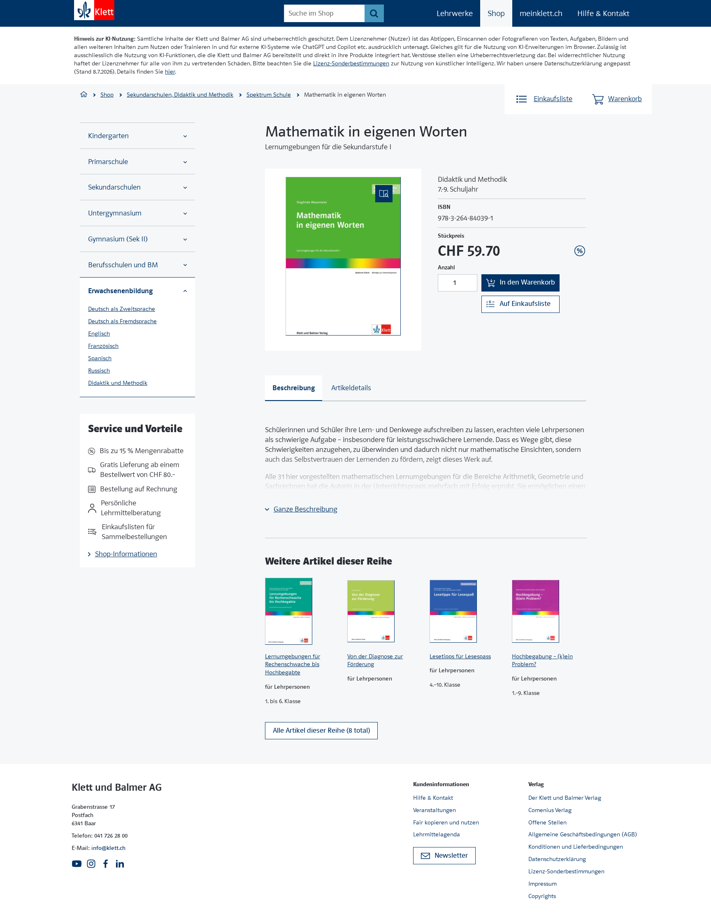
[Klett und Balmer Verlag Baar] (83, 95)
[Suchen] (374, 13)
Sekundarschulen (114, 187)
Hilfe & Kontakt (603, 13)
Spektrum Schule (268, 94)
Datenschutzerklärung (557, 859)
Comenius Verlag (550, 810)
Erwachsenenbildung (120, 290)
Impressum (542, 883)
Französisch (103, 346)
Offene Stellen (547, 822)
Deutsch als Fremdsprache (122, 321)
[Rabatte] (580, 251)
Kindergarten (108, 136)
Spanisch (100, 358)
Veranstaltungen (434, 810)
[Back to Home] (94, 10)
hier (170, 71)
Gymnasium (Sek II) (118, 239)
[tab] (293, 388)
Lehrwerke (455, 13)
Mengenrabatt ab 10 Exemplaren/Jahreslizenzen (567, 228)
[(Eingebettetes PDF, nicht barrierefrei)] (343, 256)
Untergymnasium (115, 213)
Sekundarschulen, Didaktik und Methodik (180, 94)
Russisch (99, 370)
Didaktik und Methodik (117, 383)
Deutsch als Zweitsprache (121, 309)
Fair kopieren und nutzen (446, 822)
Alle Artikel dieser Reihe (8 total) (321, 730)
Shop (496, 13)
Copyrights (542, 896)
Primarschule (108, 161)
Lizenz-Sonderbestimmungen (351, 63)
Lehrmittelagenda (436, 834)
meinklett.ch (541, 13)
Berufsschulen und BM (123, 265)
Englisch (99, 333)
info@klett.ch (108, 848)
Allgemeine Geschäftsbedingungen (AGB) (582, 834)
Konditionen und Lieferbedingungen (575, 846)
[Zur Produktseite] (302, 611)
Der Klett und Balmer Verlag (564, 797)
